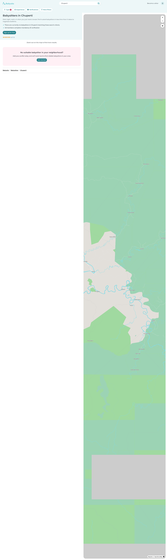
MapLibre (150, 556)
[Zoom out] (162, 21)
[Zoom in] (162, 17)
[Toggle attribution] (164, 557)
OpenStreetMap (158, 556)
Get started (42, 60)
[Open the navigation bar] (162, 3)
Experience (20, 10)
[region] (125, 286)
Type (8, 10)
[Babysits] (8, 3)
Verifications (33, 10)
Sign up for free (9, 32)
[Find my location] (162, 25)
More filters (47, 10)
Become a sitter (152, 3)
